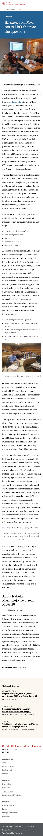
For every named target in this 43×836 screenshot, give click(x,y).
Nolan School (6, 787)
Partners (5, 773)
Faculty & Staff (7, 770)
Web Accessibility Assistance (12, 833)
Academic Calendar (8, 805)
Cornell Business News (14, 9)
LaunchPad (6, 816)
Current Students (8, 766)
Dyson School (6, 784)
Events (4, 809)
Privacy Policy (7, 830)
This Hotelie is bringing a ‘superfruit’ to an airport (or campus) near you (20, 725)
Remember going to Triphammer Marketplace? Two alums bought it (16, 710)
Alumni (4, 762)
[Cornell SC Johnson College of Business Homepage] (21, 746)
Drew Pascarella (14, 102)
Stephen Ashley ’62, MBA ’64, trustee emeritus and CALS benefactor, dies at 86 (19, 695)
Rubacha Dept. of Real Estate (12, 795)
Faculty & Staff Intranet (10, 812)
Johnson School (7, 791)
